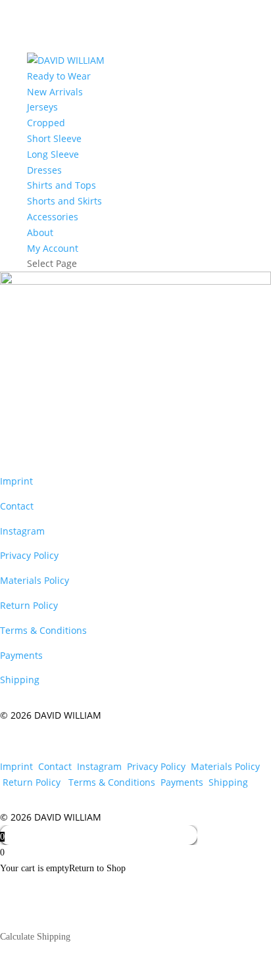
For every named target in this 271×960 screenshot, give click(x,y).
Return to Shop (97, 868)
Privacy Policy (29, 555)
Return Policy (30, 605)
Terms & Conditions (43, 630)
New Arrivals (55, 91)
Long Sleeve (53, 154)
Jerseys (42, 107)
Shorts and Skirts (64, 201)
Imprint (16, 481)
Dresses (44, 170)
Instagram (22, 531)
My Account (52, 248)
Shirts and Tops (61, 185)
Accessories (52, 216)
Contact (18, 506)
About (40, 232)
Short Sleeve (54, 138)
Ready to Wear (59, 76)
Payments (21, 655)
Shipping (19, 679)
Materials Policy (36, 580)
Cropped (46, 122)
